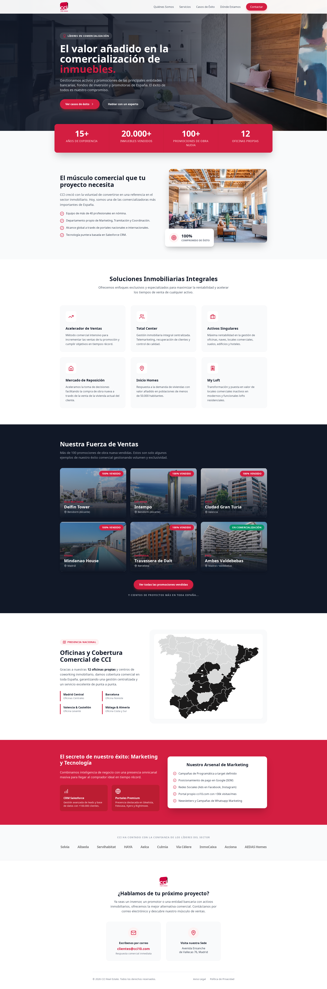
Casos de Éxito (205, 7)
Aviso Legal (199, 979)
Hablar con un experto (123, 104)
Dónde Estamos (230, 7)
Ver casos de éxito (77, 104)
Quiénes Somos (164, 7)
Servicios (185, 7)
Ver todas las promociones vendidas (163, 584)
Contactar (256, 7)
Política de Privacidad (222, 979)
